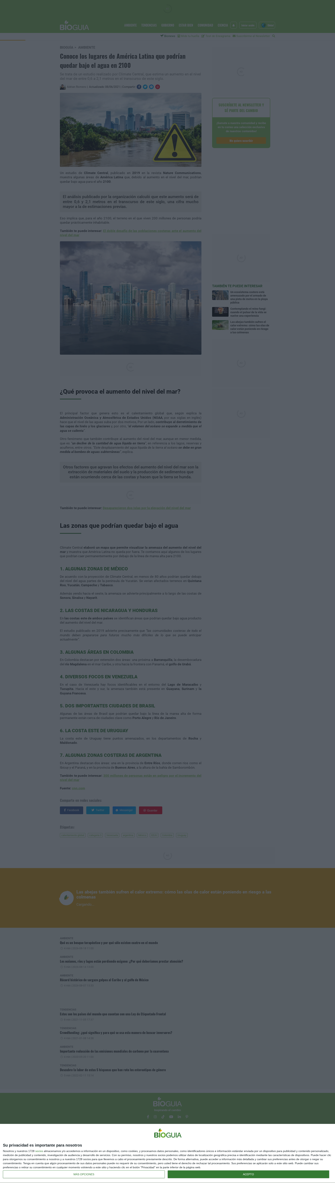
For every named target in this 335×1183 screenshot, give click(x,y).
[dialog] (167, 1153)
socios (39, 1151)
